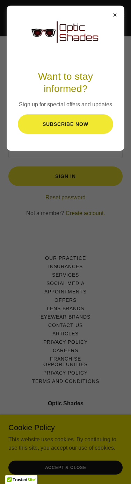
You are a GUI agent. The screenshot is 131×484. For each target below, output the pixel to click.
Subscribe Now (66, 124)
